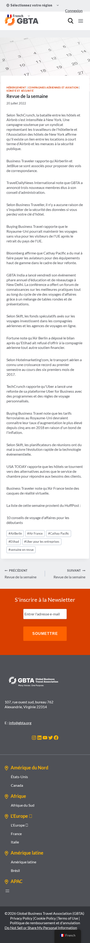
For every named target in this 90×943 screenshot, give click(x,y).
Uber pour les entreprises (41, 541)
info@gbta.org (20, 723)
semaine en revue (21, 549)
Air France (35, 533)
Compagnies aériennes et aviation (53, 87)
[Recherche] (70, 21)
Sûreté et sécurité (19, 90)
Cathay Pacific (58, 533)
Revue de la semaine (20, 574)
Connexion (74, 10)
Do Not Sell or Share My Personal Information (41, 927)
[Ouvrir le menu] (80, 21)
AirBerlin (15, 533)
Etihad (14, 541)
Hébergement (16, 87)
